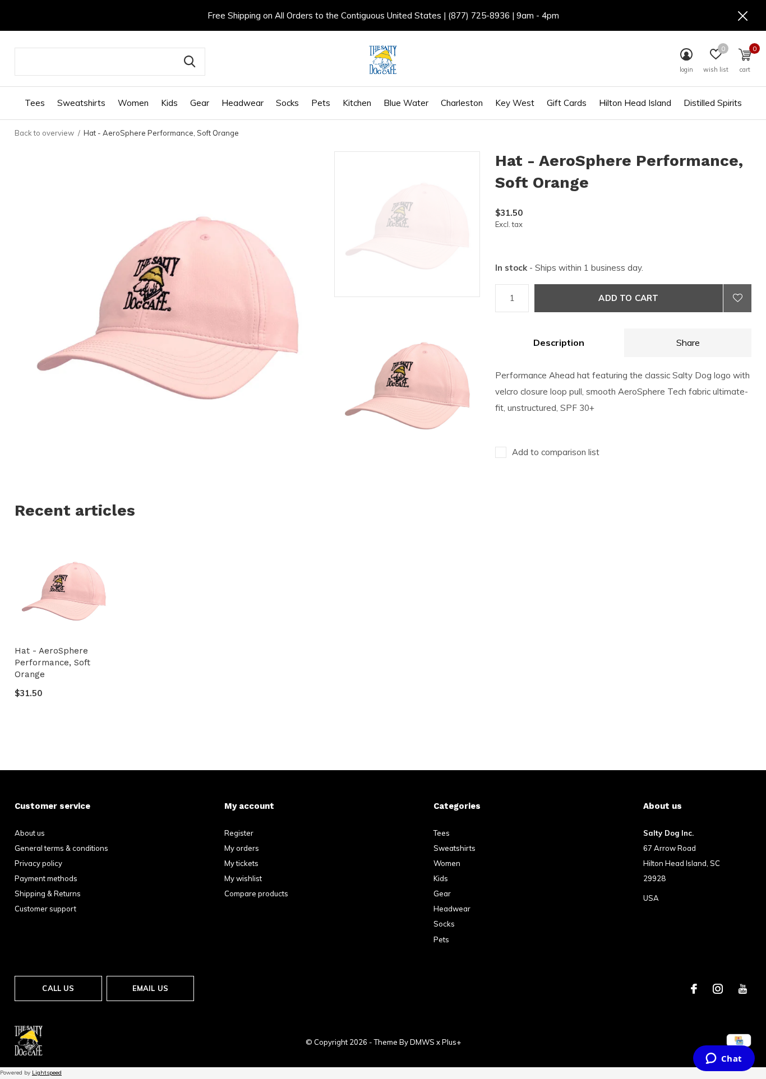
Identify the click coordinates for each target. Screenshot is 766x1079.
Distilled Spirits (713, 103)
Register (238, 832)
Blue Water (406, 103)
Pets (320, 103)
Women (133, 103)
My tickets (241, 863)
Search (189, 62)
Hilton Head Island (635, 103)
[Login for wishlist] (737, 298)
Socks (287, 103)
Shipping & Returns (48, 893)
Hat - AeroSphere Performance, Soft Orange (52, 662)
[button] (414, 224)
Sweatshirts (81, 103)
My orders (241, 848)
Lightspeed (47, 1072)
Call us (58, 988)
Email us (150, 988)
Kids (169, 103)
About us (30, 832)
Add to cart (628, 298)
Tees (35, 103)
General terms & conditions (61, 848)
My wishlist (243, 878)
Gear (199, 103)
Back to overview (44, 132)
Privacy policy (38, 863)
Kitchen (357, 103)
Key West (514, 103)
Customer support (45, 908)
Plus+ (451, 1042)
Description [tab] (558, 342)
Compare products (256, 893)
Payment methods (46, 878)
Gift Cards (567, 103)
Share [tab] (688, 342)
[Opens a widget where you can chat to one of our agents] (724, 1059)
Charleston (462, 103)
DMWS (422, 1042)
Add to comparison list (555, 452)
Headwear (243, 103)
